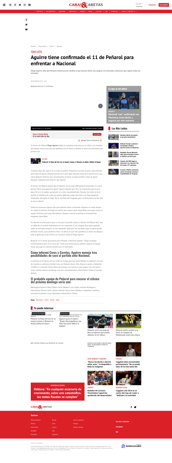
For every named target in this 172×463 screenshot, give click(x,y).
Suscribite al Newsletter (122, 421)
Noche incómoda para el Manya (126, 325)
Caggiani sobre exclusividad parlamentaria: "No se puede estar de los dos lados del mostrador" (128, 365)
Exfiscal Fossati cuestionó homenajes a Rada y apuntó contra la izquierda (129, 146)
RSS (117, 432)
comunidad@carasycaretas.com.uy (45, 448)
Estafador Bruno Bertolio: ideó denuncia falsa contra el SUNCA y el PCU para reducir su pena (129, 155)
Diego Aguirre (39, 300)
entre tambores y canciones (96, 359)
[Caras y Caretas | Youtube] (29, 5)
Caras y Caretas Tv (128, 11)
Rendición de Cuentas (58, 385)
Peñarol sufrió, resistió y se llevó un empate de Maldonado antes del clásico (128, 332)
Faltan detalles (65, 314)
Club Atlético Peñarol (38, 314)
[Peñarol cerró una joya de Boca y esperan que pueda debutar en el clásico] (100, 328)
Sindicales (73, 11)
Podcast (75, 423)
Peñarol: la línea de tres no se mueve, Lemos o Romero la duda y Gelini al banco (71, 162)
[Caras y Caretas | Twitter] (20, 5)
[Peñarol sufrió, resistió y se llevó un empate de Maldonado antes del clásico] (128, 328)
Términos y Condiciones (37, 443)
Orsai (90, 11)
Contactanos (119, 427)
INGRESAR (152, 5)
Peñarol (46, 300)
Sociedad (62, 11)
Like (106, 11)
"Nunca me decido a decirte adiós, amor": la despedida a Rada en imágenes (99, 364)
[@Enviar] (26, 29)
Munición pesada (121, 387)
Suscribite (97, 134)
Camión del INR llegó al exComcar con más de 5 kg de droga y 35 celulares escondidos (129, 164)
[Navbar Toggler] (5, 5)
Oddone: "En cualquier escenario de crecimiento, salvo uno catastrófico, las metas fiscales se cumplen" (57, 393)
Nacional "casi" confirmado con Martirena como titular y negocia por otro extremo (123, 117)
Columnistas (50, 11)
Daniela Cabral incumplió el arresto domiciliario (129, 136)
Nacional (52, 300)
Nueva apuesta (93, 325)
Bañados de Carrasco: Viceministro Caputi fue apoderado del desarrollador (99, 393)
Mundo (82, 11)
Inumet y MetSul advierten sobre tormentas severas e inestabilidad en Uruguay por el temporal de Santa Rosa (129, 173)
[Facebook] (26, 20)
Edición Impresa (78, 427)
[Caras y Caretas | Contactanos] (139, 407)
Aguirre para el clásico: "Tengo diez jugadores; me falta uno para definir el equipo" (70, 322)
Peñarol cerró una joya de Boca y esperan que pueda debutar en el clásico (98, 332)
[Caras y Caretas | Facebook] (15, 5)
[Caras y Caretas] (41, 409)
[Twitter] (26, 25)
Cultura (99, 11)
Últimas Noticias (36, 420)
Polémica (119, 359)
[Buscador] (10, 5)
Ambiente (90, 387)
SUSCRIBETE (164, 5)
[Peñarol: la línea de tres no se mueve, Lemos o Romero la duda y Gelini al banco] (36, 162)
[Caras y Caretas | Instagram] (25, 5)
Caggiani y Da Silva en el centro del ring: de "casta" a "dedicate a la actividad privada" (127, 394)
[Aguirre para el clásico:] (72, 316)
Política (40, 11)
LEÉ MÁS (44, 159)
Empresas (114, 11)
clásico (57, 300)
